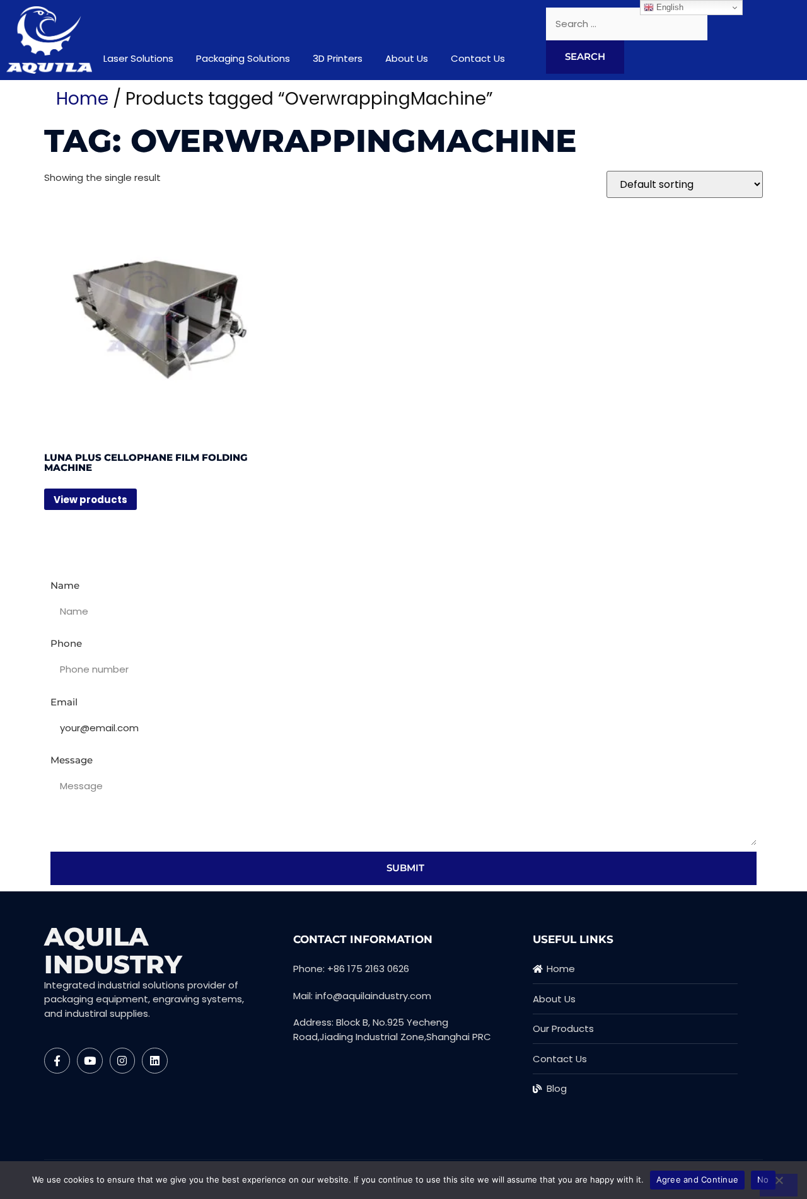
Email (64, 702)
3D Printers (338, 58)
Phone (66, 643)
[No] (779, 1185)
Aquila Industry (113, 950)
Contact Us (478, 58)
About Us (406, 58)
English (668, 7)
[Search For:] (626, 24)
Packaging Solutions (243, 58)
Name (64, 585)
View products (90, 499)
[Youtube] (90, 1061)
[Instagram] (123, 1061)
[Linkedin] (155, 1061)
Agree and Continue (697, 1179)
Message (71, 760)
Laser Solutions (138, 58)
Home (82, 98)
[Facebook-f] (57, 1061)
